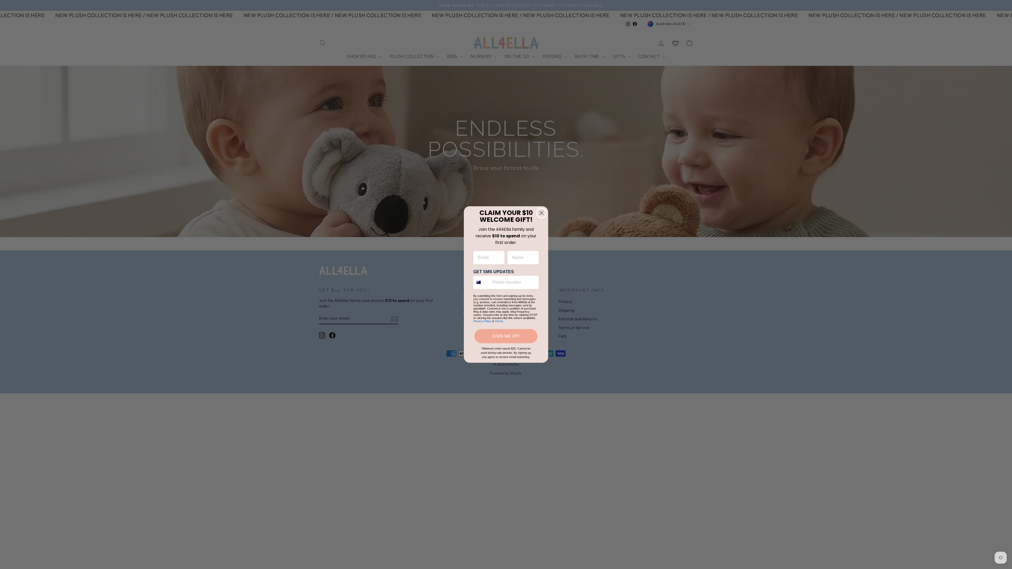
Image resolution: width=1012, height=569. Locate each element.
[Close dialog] (541, 213)
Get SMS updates (493, 271)
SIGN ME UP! (506, 336)
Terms (499, 321)
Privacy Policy (482, 321)
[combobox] (482, 282)
